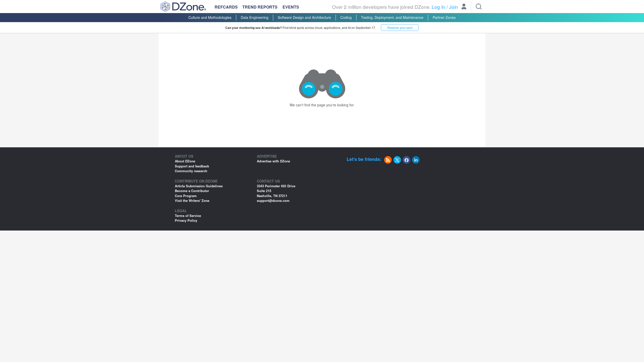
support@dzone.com (273, 200)
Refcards (226, 7)
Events (291, 7)
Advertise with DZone (273, 161)
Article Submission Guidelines (199, 186)
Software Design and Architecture (304, 17)
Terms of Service (188, 215)
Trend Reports (259, 7)
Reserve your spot (399, 27)
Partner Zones (444, 17)
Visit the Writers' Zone (192, 200)
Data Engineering (254, 17)
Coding (346, 17)
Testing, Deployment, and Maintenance (392, 17)
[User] (463, 7)
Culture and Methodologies (209, 17)
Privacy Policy (186, 220)
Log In (438, 6)
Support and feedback (192, 166)
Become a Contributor (192, 190)
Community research (191, 170)
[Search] (478, 6)
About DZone (185, 161)
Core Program (186, 195)
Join (453, 6)
